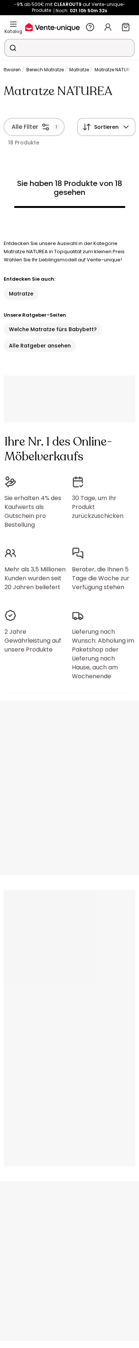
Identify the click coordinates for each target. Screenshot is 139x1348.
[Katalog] (13, 24)
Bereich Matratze (45, 69)
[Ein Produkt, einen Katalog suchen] (13, 48)
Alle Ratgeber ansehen (40, 345)
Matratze (79, 69)
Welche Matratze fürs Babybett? (53, 329)
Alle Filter (24, 127)
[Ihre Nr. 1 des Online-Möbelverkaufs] (52, 26)
